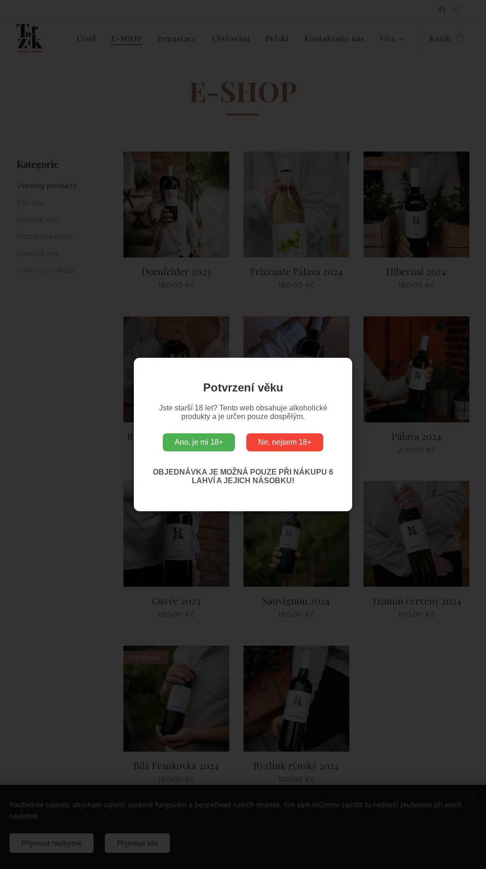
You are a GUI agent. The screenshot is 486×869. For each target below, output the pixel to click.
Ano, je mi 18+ (199, 442)
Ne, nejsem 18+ (284, 442)
